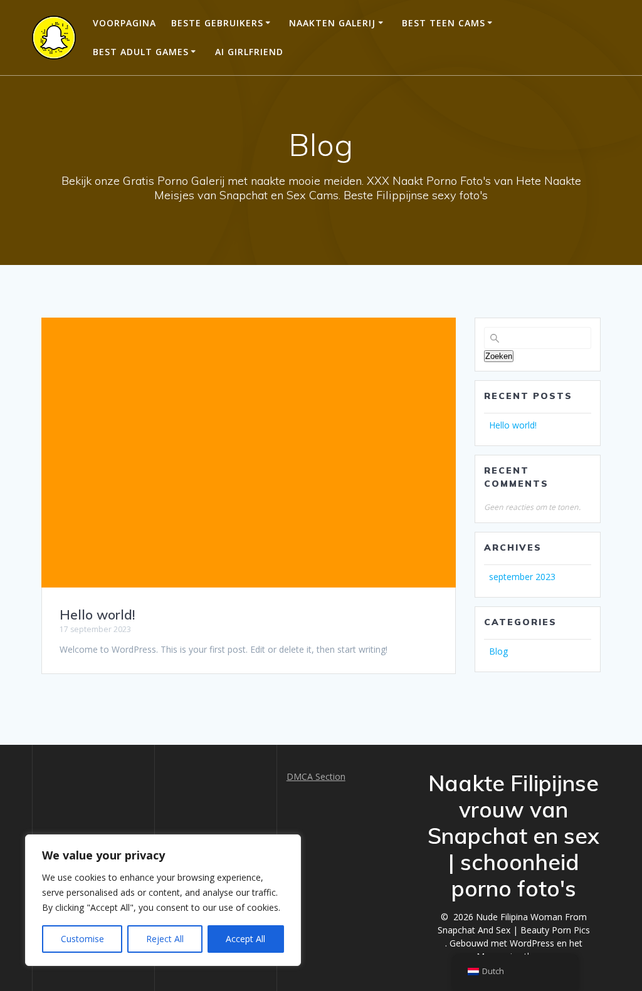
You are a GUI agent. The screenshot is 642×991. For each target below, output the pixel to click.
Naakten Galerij (332, 23)
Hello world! (97, 614)
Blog (498, 651)
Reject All (165, 939)
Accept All (245, 939)
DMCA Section (316, 776)
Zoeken (498, 356)
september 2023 (522, 577)
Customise (82, 939)
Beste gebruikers (217, 23)
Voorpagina (124, 23)
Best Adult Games (141, 52)
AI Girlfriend (249, 52)
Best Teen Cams (443, 23)
